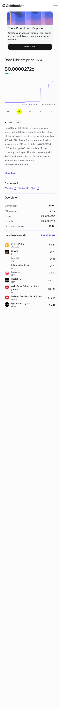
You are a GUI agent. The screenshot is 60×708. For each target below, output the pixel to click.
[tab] (8, 111)
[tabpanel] (20, 71)
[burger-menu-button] (55, 5)
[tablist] (30, 111)
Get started (30, 47)
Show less (10, 173)
